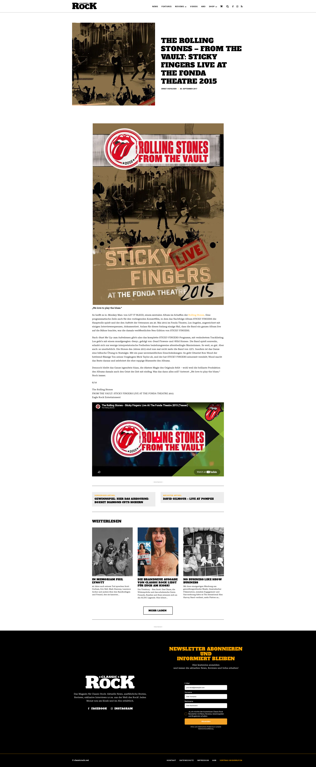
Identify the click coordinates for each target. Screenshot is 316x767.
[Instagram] (237, 6)
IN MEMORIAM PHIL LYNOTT (107, 581)
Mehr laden (157, 610)
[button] (227, 6)
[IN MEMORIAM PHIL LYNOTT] (112, 551)
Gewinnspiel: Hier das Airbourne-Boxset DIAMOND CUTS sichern (122, 500)
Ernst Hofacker (169, 89)
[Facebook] (233, 6)
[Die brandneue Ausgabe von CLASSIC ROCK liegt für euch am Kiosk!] (158, 551)
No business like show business (202, 581)
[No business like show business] (203, 551)
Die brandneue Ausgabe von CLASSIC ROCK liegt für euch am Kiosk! (158, 582)
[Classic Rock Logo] (84, 6)
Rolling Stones (196, 315)
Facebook (99, 708)
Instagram (123, 708)
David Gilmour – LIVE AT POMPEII (188, 499)
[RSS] (241, 6)
